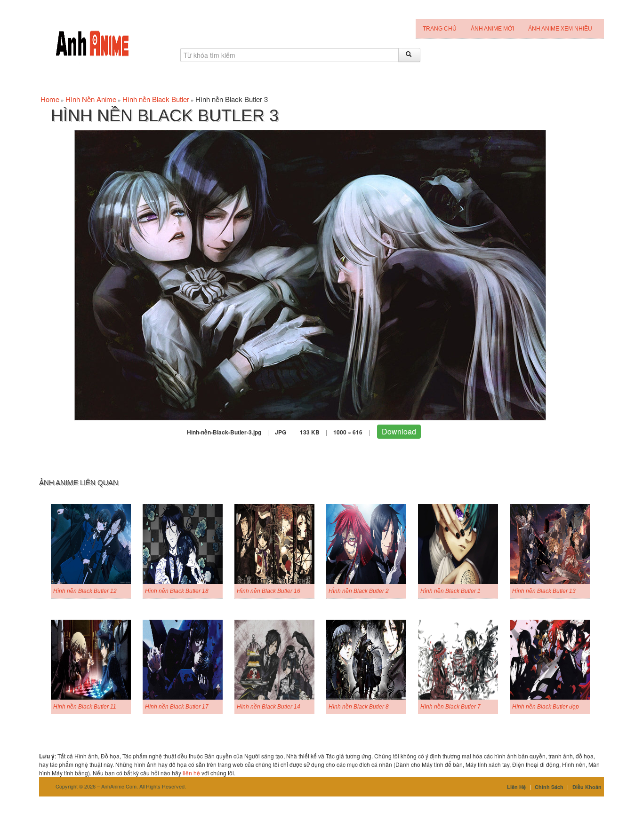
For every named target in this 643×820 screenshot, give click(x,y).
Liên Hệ (516, 786)
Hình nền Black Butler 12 (85, 591)
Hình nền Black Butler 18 (177, 591)
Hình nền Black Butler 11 (84, 706)
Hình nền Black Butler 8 (359, 706)
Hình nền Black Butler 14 (268, 706)
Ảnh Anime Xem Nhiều (560, 28)
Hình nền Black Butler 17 (177, 706)
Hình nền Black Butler (155, 99)
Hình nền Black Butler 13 (544, 591)
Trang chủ (440, 28)
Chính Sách (549, 786)
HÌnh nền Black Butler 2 (359, 591)
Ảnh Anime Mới (492, 28)
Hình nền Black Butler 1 (450, 591)
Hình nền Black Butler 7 (450, 706)
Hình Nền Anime (90, 99)
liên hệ (191, 773)
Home (49, 99)
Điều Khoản (587, 786)
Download (399, 431)
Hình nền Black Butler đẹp (545, 706)
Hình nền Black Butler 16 (268, 591)
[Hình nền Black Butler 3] (310, 274)
